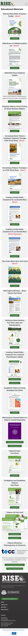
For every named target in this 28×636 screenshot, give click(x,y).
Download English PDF (14, 534)
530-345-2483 (4, 623)
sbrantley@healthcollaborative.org (8, 620)
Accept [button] (14, 633)
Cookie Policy (21, 630)
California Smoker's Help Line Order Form (14, 564)
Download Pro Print (15, 383)
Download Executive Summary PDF (15, 442)
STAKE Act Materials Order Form (14, 568)
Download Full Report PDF (14, 446)
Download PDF (15, 38)
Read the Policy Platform (15, 101)
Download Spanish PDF (14, 538)
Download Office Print (14, 379)
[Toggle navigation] (26, 4)
